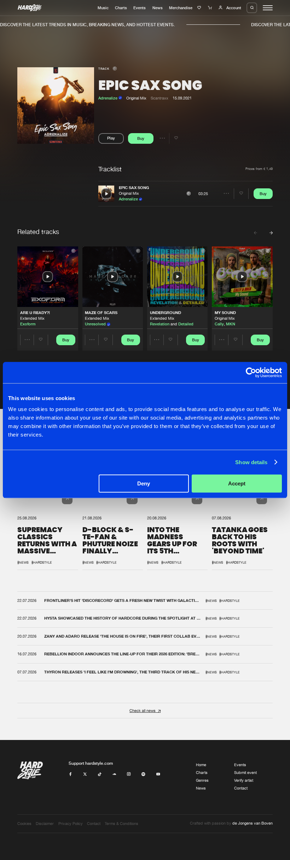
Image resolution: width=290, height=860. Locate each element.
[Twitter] (85, 774)
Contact (241, 788)
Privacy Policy (70, 823)
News (157, 8)
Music (103, 8)
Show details (251, 462)
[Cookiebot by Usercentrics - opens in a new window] (251, 372)
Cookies (24, 823)
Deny (143, 483)
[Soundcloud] (114, 774)
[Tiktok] (100, 774)
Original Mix (129, 193)
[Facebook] (70, 774)
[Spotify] (143, 774)
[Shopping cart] (210, 8)
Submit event (245, 772)
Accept (236, 483)
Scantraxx (159, 98)
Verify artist (243, 780)
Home (201, 765)
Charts (121, 8)
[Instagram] (129, 774)
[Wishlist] (200, 8)
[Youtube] (158, 774)
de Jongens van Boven (252, 823)
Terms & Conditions (121, 823)
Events (139, 8)
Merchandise (180, 8)
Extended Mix (32, 318)
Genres (202, 780)
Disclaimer (45, 823)
